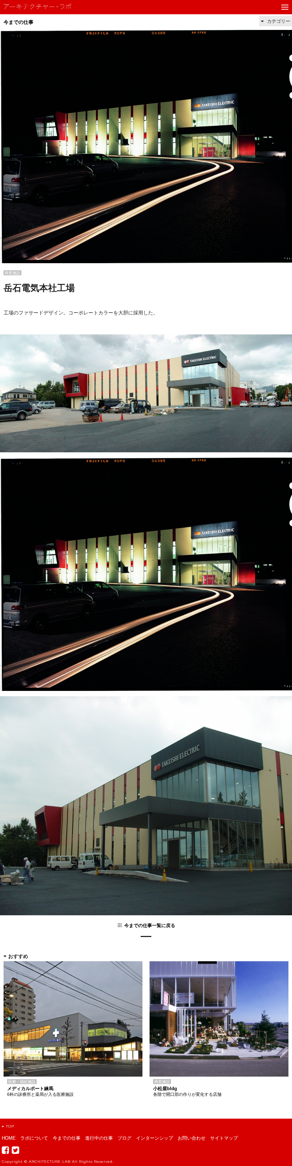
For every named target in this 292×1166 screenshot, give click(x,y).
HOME (9, 1138)
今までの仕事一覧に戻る (149, 925)
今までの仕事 (18, 22)
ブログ (124, 1138)
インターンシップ (154, 1138)
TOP (10, 1126)
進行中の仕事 (99, 1138)
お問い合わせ (191, 1138)
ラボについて (34, 1138)
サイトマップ (224, 1138)
